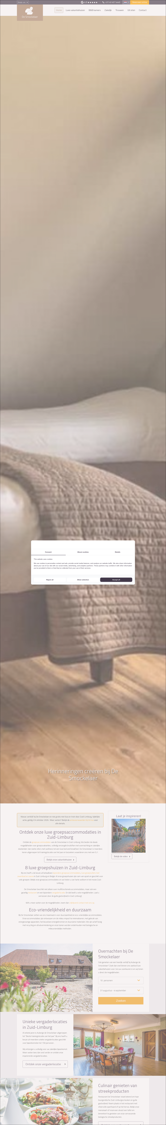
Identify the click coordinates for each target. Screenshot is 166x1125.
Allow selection (83, 580)
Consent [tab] (48, 552)
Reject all (49, 580)
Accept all (116, 580)
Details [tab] (117, 552)
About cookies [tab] (83, 552)
